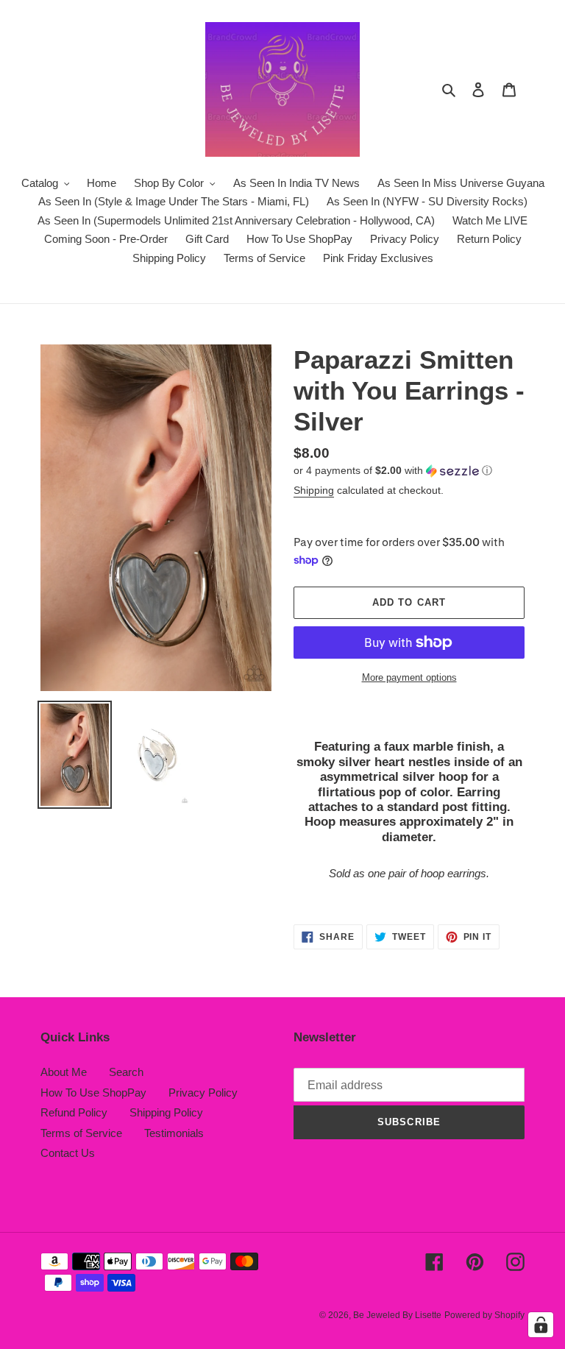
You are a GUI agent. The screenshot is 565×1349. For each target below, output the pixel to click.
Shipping (314, 490)
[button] (393, 471)
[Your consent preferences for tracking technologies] (540, 1324)
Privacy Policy (203, 1092)
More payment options (409, 677)
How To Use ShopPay (93, 1092)
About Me (63, 1072)
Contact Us (67, 1153)
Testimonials (174, 1133)
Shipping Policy (166, 1112)
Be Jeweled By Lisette (397, 1315)
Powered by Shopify (484, 1315)
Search (126, 1072)
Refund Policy (73, 1112)
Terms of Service (81, 1133)
